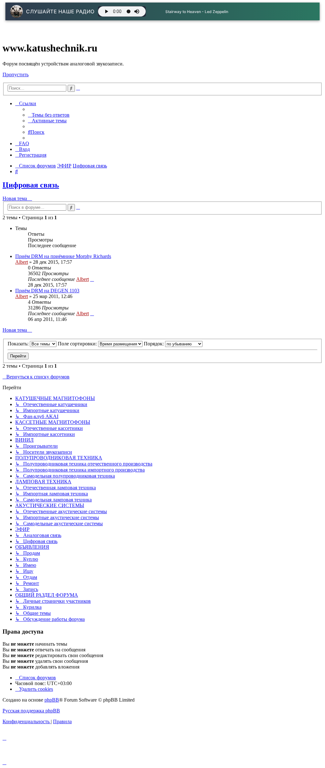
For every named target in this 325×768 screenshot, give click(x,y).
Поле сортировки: (78, 343)
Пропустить (16, 74)
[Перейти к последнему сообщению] (92, 279)
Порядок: (154, 343)
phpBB (51, 700)
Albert (21, 262)
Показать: (19, 343)
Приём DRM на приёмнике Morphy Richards (63, 256)
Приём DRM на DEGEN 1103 (47, 290)
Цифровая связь (31, 185)
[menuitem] (49, 115)
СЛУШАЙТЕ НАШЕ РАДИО (60, 11)
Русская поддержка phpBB (31, 710)
